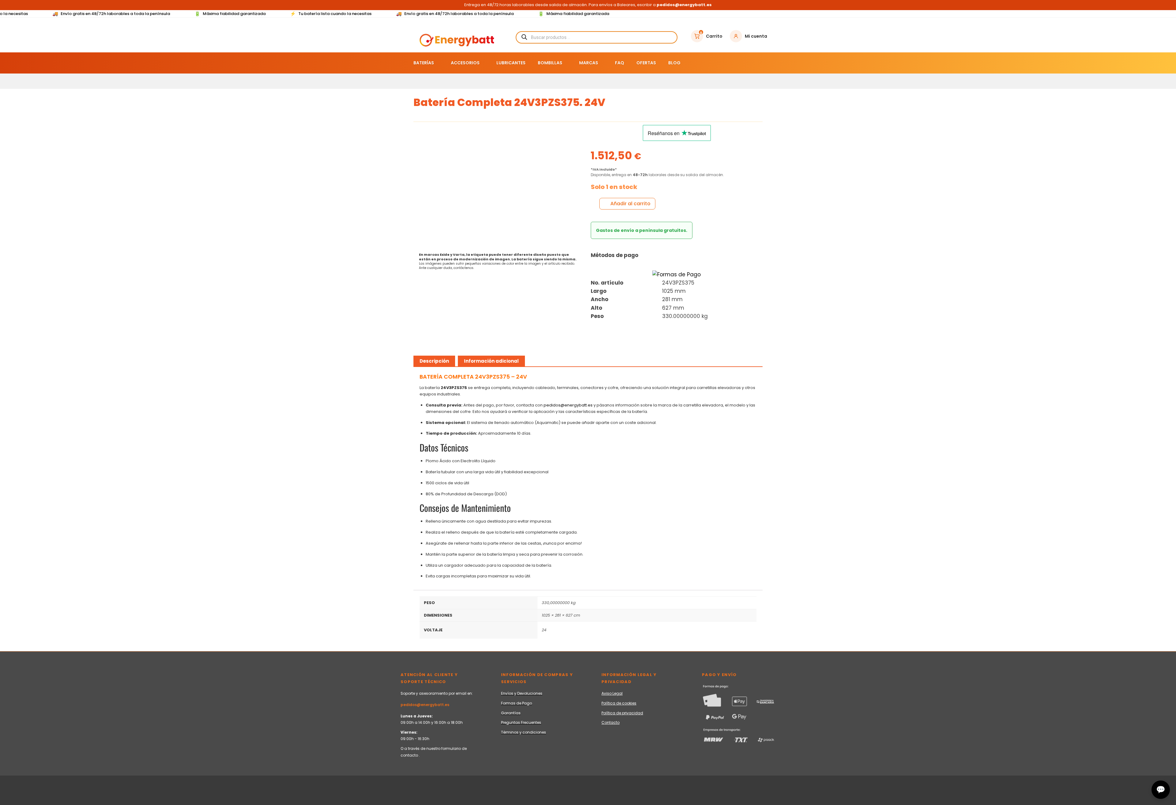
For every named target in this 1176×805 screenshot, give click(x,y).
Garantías (511, 713)
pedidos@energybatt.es (568, 405)
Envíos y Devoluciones (521, 693)
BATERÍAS (423, 63)
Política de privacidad (622, 713)
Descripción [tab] (434, 361)
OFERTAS (646, 63)
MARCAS (588, 63)
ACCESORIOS (465, 63)
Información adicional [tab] (491, 361)
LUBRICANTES (511, 63)
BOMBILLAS (550, 63)
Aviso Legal (612, 693)
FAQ (619, 63)
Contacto (610, 722)
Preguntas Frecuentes (521, 722)
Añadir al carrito (630, 203)
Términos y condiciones (523, 732)
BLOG (674, 63)
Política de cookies (618, 703)
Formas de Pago (516, 703)
